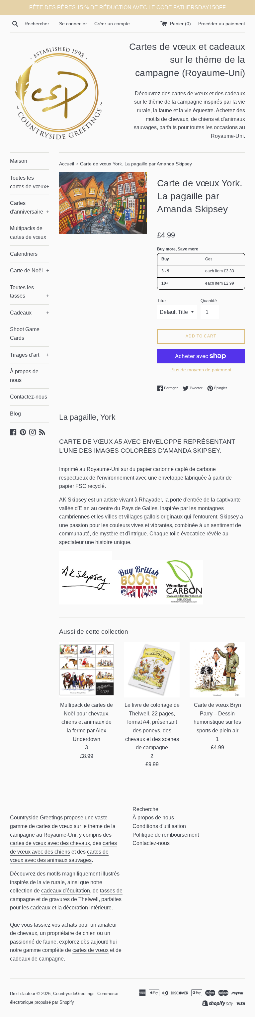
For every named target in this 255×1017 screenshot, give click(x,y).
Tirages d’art (29, 355)
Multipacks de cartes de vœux (28, 233)
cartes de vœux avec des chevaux (50, 843)
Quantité (209, 300)
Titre (161, 300)
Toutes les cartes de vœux (29, 182)
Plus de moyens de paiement (200, 369)
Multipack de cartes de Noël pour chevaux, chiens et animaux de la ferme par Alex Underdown (86, 722)
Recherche (145, 809)
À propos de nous (24, 376)
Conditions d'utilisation (159, 826)
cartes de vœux (90, 950)
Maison (18, 161)
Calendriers (24, 254)
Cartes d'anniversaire (29, 207)
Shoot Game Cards (25, 333)
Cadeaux (29, 313)
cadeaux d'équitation (65, 890)
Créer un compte (112, 23)
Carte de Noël (29, 270)
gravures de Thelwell (74, 899)
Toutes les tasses (29, 292)
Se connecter (73, 23)
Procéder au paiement (221, 23)
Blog (15, 413)
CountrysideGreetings (74, 993)
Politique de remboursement (165, 835)
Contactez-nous (28, 397)
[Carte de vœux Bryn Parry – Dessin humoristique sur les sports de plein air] (217, 669)
